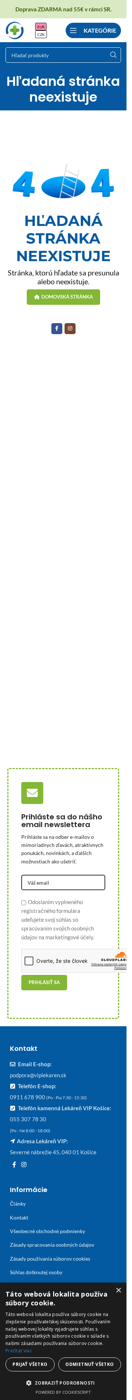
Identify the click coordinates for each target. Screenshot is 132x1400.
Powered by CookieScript (63, 1392)
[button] (63, 1382)
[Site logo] (15, 29)
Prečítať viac (19, 1351)
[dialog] (63, 1341)
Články (18, 1203)
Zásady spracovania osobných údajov (52, 1245)
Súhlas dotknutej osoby (36, 1272)
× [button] (118, 1290)
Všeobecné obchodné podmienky (47, 1231)
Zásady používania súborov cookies (50, 1258)
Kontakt (19, 1217)
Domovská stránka (67, 297)
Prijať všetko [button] (29, 1364)
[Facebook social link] (56, 328)
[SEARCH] (113, 55)
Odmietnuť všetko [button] (89, 1364)
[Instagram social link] (70, 328)
